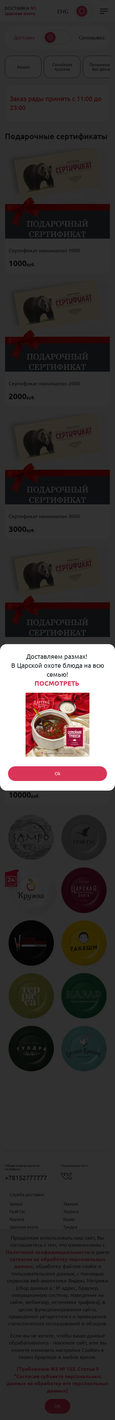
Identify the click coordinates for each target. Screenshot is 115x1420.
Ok (57, 773)
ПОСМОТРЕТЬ (57, 683)
